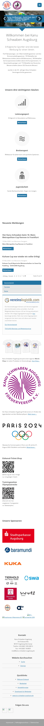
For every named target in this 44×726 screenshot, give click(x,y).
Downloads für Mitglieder (23, 691)
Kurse (6, 291)
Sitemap (23, 666)
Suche (23, 662)
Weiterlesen (22, 123)
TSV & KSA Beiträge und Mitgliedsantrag (18, 329)
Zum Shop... (36, 361)
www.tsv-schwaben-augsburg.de (23, 696)
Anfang (5, 276)
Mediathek (23, 683)
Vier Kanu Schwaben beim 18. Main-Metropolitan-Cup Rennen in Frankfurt (20, 236)
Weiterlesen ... (8, 249)
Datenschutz (35, 722)
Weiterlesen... (31, 447)
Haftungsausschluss (22, 722)
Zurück (5, 18)
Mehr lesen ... (32, 414)
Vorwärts (39, 18)
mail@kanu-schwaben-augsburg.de (23, 651)
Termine (7, 287)
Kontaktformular (23, 687)
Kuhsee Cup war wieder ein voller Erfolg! (21, 256)
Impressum (9, 722)
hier (34, 314)
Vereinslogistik (9, 283)
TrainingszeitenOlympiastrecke (9, 483)
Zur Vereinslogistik (11, 325)
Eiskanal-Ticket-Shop (12, 458)
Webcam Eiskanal (23, 679)
